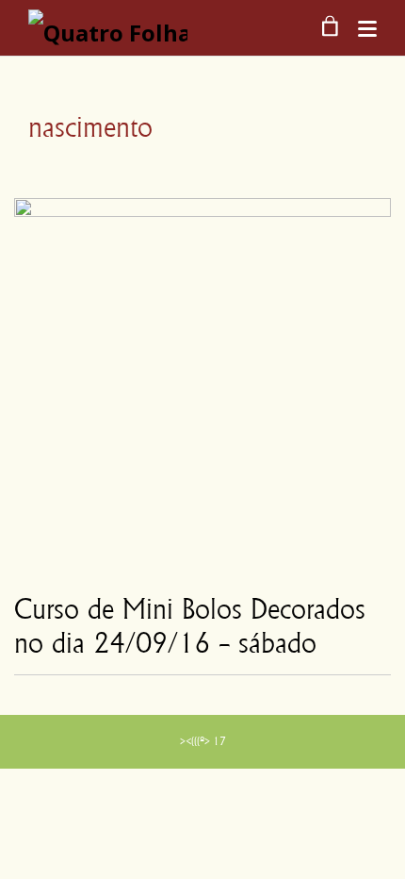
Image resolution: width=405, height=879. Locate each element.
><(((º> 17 (203, 741)
